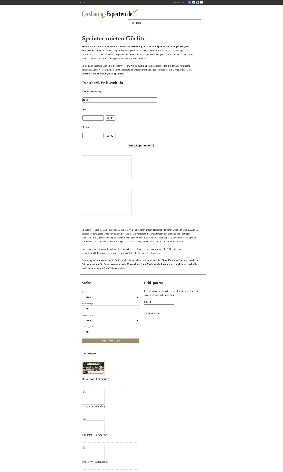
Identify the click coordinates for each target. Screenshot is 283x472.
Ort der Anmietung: (92, 91)
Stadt (84, 292)
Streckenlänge (87, 304)
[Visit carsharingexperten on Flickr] (201, 3)
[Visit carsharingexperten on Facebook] (189, 3)
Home (82, 2)
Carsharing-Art (88, 315)
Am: (84, 109)
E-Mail (148, 302)
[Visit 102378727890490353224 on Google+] (197, 3)
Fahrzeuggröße (88, 327)
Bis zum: (86, 127)
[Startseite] (110, 13)
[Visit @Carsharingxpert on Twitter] (193, 3)
